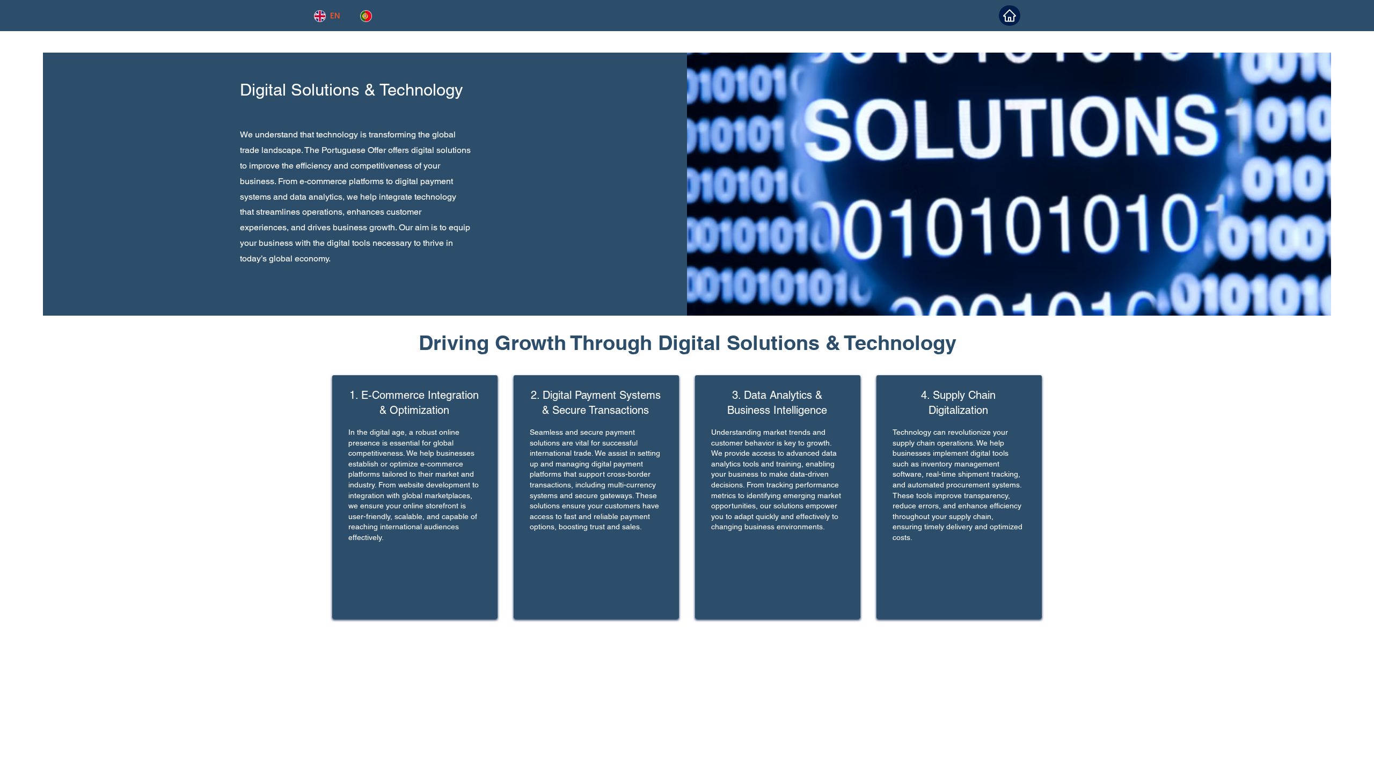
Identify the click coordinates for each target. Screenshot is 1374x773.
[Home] (1009, 15)
